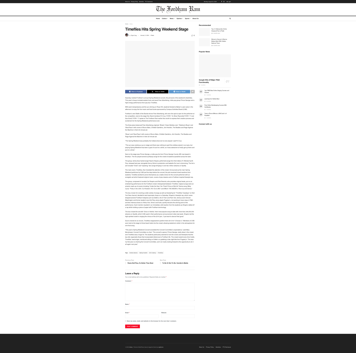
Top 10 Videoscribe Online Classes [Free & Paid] (219, 30)
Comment (128, 281)
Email (127, 313)
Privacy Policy (134, 1)
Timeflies (160, 252)
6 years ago (216, 45)
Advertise (141, 1)
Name (127, 304)
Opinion (179, 18)
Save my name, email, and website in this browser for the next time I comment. (152, 321)
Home (158, 18)
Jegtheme (160, 347)
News (171, 18)
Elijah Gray (134, 35)
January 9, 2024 (144, 35)
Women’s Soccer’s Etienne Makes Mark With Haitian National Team (219, 41)
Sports (187, 18)
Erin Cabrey (152, 252)
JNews (131, 347)
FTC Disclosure (149, 1)
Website (163, 313)
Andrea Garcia (133, 252)
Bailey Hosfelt (143, 252)
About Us (127, 1)
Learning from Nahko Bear (211, 99)
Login (229, 1)
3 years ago (216, 33)
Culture (164, 18)
